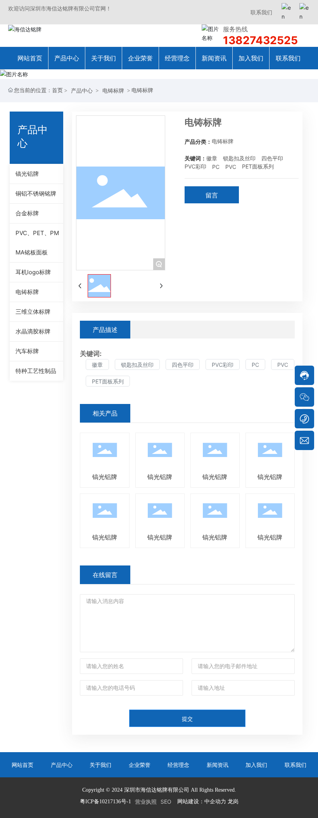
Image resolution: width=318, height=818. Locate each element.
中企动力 (215, 801)
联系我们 (261, 12)
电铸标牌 (113, 90)
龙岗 (233, 801)
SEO (166, 801)
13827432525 (260, 40)
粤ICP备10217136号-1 (105, 801)
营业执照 (146, 801)
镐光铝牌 (104, 477)
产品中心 (82, 90)
